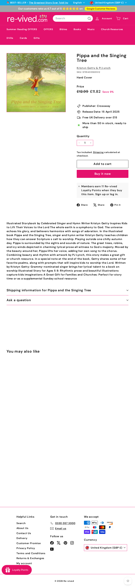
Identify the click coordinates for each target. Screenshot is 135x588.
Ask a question (19, 300)
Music (90, 29)
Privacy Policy (25, 548)
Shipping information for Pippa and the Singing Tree (49, 290)
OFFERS (48, 29)
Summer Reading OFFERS (22, 29)
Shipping (98, 152)
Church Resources (112, 29)
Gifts (37, 37)
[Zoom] (36, 82)
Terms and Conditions (30, 553)
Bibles (63, 29)
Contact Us (23, 533)
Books (77, 29)
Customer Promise (28, 543)
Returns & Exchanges (30, 558)
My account (24, 563)
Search (21, 523)
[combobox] (73, 18)
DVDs (10, 37)
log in (114, 194)
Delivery (21, 538)
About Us (22, 528)
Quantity (83, 136)
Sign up (100, 194)
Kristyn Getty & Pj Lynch (94, 68)
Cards (23, 37)
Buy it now (102, 174)
